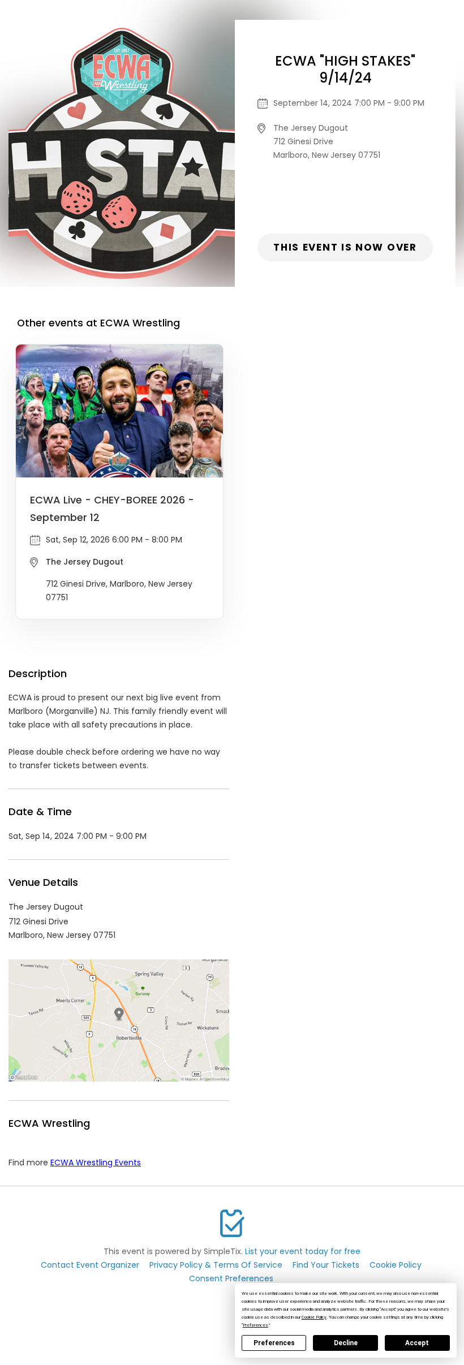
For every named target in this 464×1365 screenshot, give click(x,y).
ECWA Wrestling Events (95, 1162)
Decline (346, 1343)
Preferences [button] (255, 1325)
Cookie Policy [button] (314, 1317)
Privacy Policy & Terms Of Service (215, 1265)
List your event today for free (302, 1251)
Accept (417, 1343)
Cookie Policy (396, 1265)
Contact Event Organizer (90, 1265)
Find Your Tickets (326, 1265)
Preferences (274, 1343)
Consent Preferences (231, 1278)
